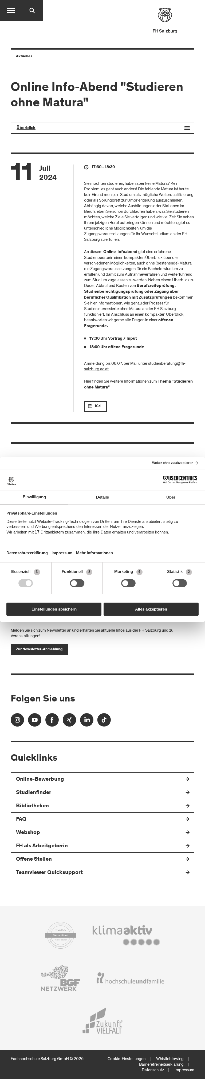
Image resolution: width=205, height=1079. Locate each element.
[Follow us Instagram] (17, 722)
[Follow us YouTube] (34, 722)
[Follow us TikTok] (104, 722)
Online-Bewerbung (40, 779)
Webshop (28, 833)
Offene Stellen (34, 859)
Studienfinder (33, 793)
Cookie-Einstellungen (126, 1059)
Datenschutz (153, 1070)
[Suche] (32, 10)
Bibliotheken (32, 806)
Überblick (26, 128)
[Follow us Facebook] (52, 722)
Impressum (184, 1070)
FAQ (21, 819)
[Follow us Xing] (69, 722)
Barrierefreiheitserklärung (161, 1064)
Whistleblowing (170, 1059)
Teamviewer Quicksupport (49, 873)
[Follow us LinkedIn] (86, 722)
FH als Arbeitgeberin (42, 846)
